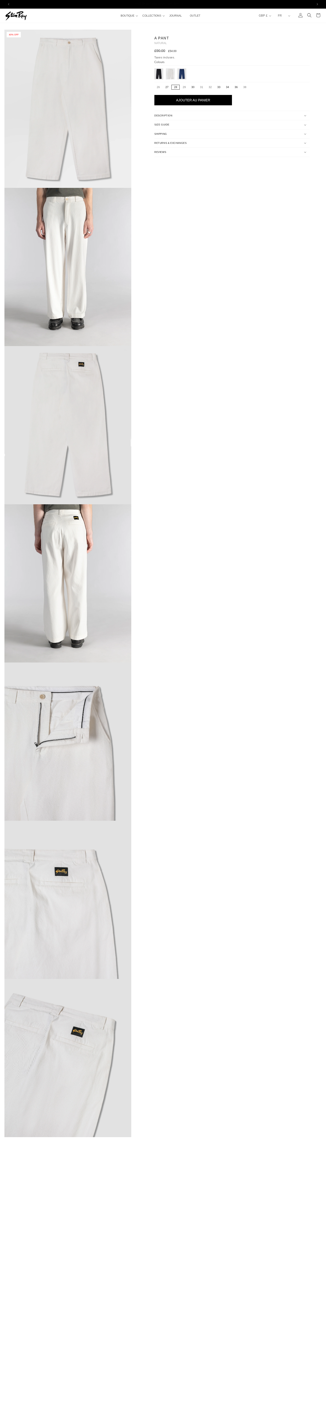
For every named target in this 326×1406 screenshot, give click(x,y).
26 (159, 87)
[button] (129, 15)
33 (218, 87)
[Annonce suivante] (317, 4)
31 (202, 87)
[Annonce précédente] (9, 4)
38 (246, 87)
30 (192, 87)
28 (175, 87)
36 (236, 87)
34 (227, 87)
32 (211, 87)
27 (167, 87)
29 (185, 87)
